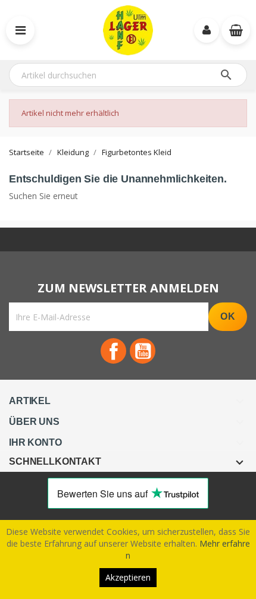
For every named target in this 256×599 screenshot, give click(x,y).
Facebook (113, 351)
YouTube (142, 351)
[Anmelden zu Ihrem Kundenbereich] (206, 30)
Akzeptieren (128, 577)
